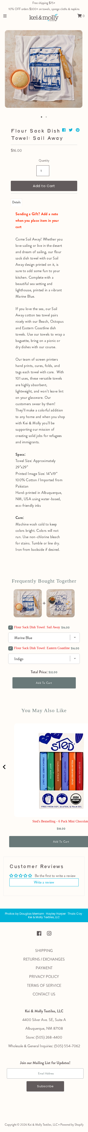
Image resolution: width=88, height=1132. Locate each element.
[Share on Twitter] (71, 130)
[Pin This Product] (78, 130)
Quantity (44, 160)
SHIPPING (44, 950)
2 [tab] (46, 117)
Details (16, 202)
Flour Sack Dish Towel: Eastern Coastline (42, 648)
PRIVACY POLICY (44, 976)
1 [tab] (41, 117)
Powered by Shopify (72, 1124)
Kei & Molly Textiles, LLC (43, 1124)
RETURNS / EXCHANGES (44, 959)
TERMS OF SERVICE (44, 985)
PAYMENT (44, 968)
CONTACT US (44, 994)
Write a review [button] (44, 882)
